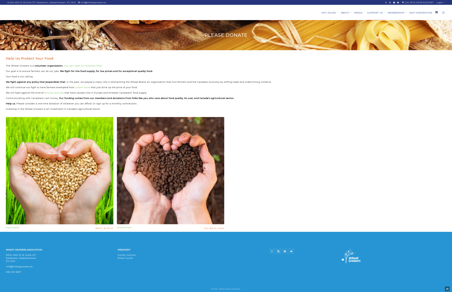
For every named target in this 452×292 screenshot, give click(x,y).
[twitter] (390, 3)
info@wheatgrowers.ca (93, 2)
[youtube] (398, 3)
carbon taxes (82, 87)
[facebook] (386, 3)
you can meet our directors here (83, 66)
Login (439, 2)
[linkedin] (394, 3)
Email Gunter (125, 258)
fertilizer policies (54, 93)
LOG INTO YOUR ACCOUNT (419, 2)
